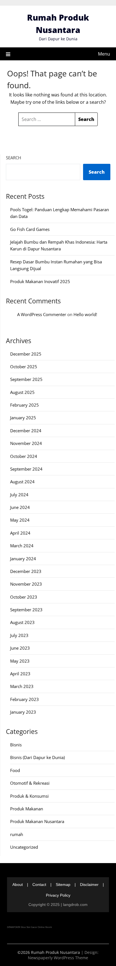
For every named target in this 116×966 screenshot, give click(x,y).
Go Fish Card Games (30, 229)
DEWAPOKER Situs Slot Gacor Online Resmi (29, 926)
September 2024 (26, 469)
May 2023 (20, 661)
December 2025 (25, 354)
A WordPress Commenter (41, 314)
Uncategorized (24, 847)
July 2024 (19, 494)
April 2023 (20, 673)
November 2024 (26, 443)
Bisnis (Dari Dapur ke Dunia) (37, 757)
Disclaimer (89, 884)
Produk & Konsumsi (29, 796)
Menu (104, 54)
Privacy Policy (58, 895)
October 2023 (23, 597)
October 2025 (23, 366)
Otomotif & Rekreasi (30, 783)
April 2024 (20, 533)
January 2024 (23, 558)
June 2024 (20, 507)
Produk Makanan (26, 808)
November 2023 (26, 584)
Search (13, 157)
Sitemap (63, 884)
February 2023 (24, 699)
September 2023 (26, 609)
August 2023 (22, 622)
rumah (16, 834)
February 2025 (24, 405)
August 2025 (22, 392)
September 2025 (26, 379)
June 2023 (20, 648)
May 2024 (20, 520)
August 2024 (22, 481)
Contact (39, 884)
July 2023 (19, 635)
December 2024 (25, 430)
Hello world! (85, 314)
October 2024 (23, 456)
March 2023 (22, 686)
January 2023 (23, 712)
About (17, 884)
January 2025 (23, 417)
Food (15, 770)
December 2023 (25, 571)
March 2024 (22, 545)
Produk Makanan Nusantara (37, 821)
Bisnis (16, 744)
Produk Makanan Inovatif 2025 (40, 281)
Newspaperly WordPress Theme (58, 957)
